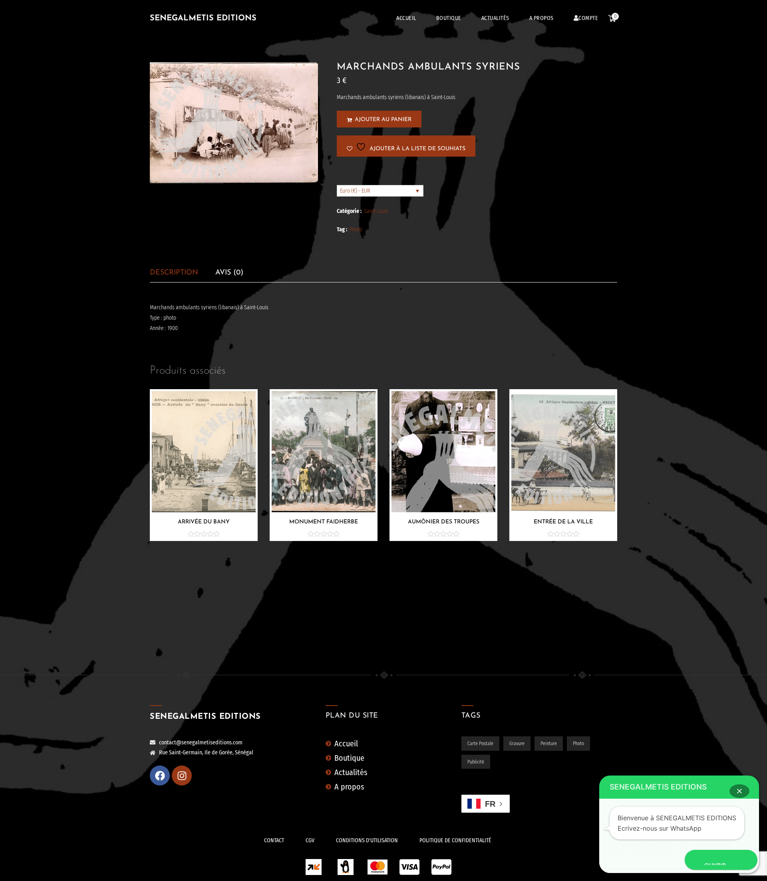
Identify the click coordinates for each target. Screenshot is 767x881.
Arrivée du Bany (204, 522)
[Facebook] (160, 776)
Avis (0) (229, 272)
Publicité (475, 762)
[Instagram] (182, 776)
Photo (356, 229)
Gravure (517, 743)
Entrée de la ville (563, 522)
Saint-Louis (376, 211)
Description (174, 272)
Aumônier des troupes (443, 522)
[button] (739, 791)
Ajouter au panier (383, 120)
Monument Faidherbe (323, 522)
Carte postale (480, 743)
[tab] (174, 272)
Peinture (548, 743)
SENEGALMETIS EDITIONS (203, 18)
